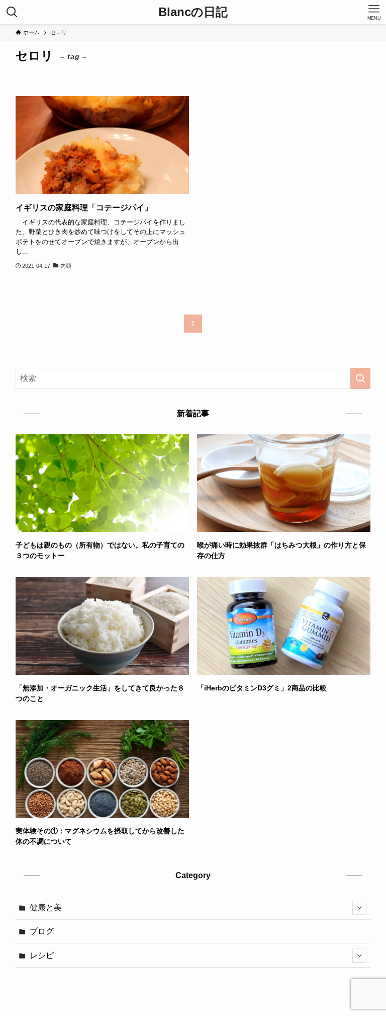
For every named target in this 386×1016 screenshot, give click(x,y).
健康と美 (46, 907)
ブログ (42, 931)
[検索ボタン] (12, 12)
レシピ (42, 955)
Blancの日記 (193, 12)
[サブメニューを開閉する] (359, 908)
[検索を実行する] (360, 378)
